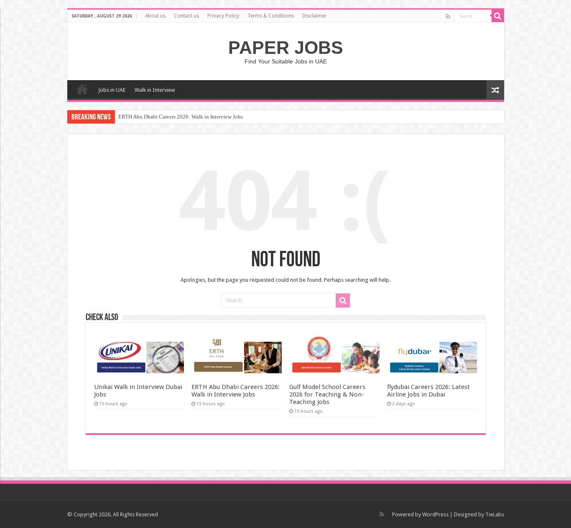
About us (155, 16)
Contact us (186, 16)
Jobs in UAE (111, 90)
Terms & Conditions (270, 16)
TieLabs (494, 514)
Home (82, 89)
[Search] (498, 16)
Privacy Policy (223, 16)
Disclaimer (314, 16)
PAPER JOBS (285, 48)
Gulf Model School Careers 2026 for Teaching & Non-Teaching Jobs (327, 394)
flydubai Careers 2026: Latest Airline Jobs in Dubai (428, 390)
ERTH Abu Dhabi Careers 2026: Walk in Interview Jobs (180, 117)
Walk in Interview (155, 90)
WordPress (435, 514)
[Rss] (448, 16)
